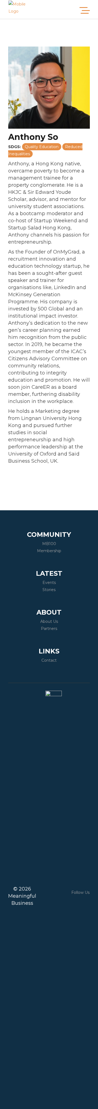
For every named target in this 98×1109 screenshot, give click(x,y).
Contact (49, 660)
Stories (49, 589)
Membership (49, 550)
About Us (49, 621)
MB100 (49, 543)
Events (49, 582)
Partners (49, 628)
